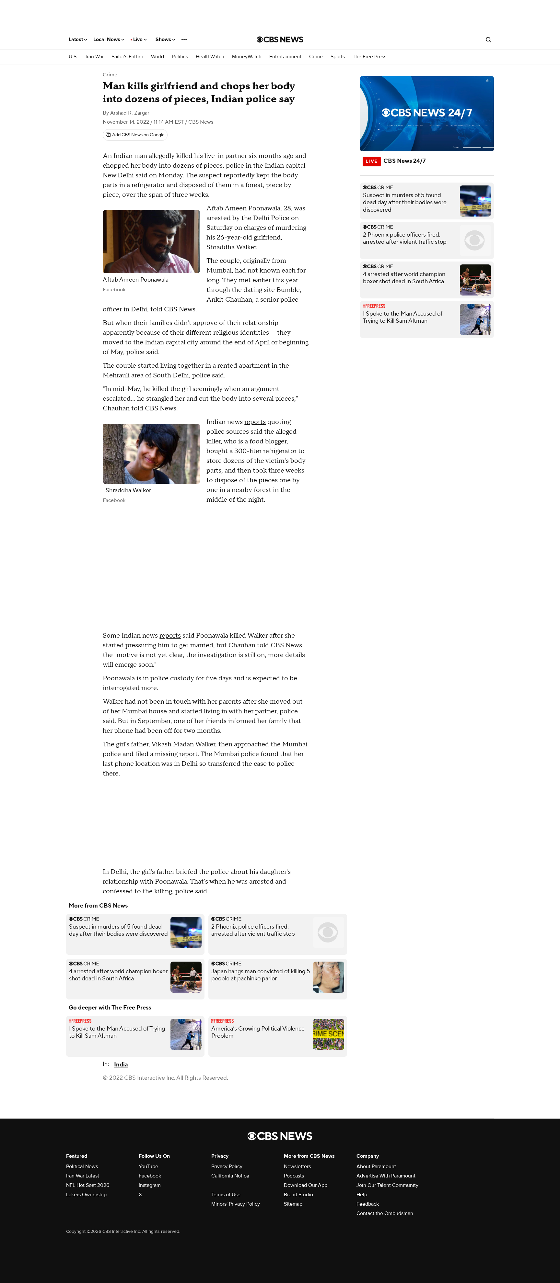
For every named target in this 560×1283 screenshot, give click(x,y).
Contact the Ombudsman (384, 1213)
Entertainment (285, 57)
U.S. (73, 57)
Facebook (150, 1175)
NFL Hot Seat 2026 (87, 1185)
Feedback (367, 1204)
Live (138, 39)
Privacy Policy (226, 1166)
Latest (76, 39)
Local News (107, 39)
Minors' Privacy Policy (235, 1204)
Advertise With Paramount (385, 1175)
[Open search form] (488, 39)
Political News (82, 1166)
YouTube (148, 1166)
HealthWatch (210, 57)
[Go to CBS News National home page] (280, 39)
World (157, 57)
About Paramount (376, 1166)
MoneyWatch (247, 57)
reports (255, 422)
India (121, 1064)
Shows (164, 39)
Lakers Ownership (86, 1194)
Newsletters (297, 1166)
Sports (338, 57)
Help (361, 1194)
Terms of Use (225, 1194)
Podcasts (294, 1175)
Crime (316, 57)
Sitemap (293, 1204)
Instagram (150, 1185)
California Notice (230, 1175)
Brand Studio (298, 1194)
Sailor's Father (127, 57)
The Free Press (369, 57)
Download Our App (305, 1185)
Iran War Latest (82, 1175)
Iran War (95, 57)
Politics (180, 57)
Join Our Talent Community (387, 1185)
